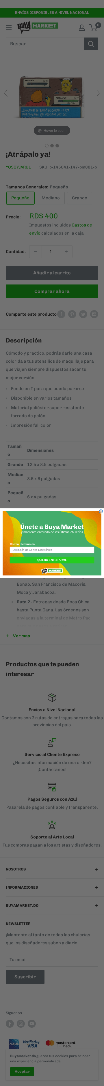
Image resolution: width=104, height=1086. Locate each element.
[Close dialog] (101, 511)
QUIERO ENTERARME (52, 559)
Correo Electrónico (22, 543)
